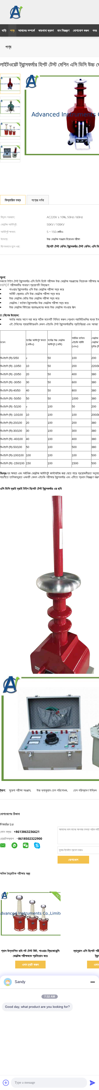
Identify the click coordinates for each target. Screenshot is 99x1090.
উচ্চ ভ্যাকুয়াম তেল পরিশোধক (52, 790)
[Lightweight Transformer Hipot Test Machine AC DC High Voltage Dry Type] (10, 83)
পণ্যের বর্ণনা (38, 200)
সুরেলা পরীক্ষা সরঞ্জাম (19, 790)
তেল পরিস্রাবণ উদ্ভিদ (85, 790)
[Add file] (6, 1083)
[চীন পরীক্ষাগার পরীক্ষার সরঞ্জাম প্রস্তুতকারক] (16, 12)
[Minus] (92, 982)
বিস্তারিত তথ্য (13, 200)
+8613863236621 (27, 831)
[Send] (92, 1083)
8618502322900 (30, 838)
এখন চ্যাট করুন (30, 964)
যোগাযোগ (73, 859)
